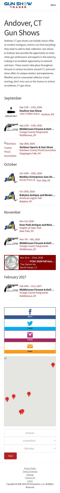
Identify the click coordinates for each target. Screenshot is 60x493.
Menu (53, 4)
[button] (53, 365)
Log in (30, 481)
